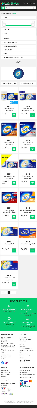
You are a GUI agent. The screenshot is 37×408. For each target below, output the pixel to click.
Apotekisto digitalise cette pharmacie (23, 403)
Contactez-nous (5, 359)
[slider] (4, 25)
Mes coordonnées (5, 372)
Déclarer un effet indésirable (26, 350)
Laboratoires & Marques (25, 339)
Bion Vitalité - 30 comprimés (9, 143)
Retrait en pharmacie (25, 371)
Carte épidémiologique (25, 349)
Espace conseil (23, 343)
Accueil (3, 14)
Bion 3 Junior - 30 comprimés (9, 110)
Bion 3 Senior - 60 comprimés (9, 177)
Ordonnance (23, 347)
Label (6, 54)
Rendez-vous (23, 337)
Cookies (22, 358)
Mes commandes (5, 374)
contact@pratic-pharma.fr (7, 344)
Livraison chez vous (24, 372)
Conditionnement (10, 46)
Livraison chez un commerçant (27, 374)
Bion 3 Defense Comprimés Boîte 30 (27, 110)
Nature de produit (11, 42)
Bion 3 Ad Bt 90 (9, 244)
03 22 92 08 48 (4, 342)
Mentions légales (24, 354)
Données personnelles (25, 356)
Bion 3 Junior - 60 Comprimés (28, 177)
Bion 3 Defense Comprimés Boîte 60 (9, 211)
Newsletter (22, 345)
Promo (6, 34)
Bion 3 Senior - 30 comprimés (27, 143)
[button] (9, 83)
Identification (4, 371)
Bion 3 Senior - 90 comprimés (9, 279)
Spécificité (8, 50)
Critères (7, 29)
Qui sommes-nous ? (6, 355)
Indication (13, 57)
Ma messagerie (5, 380)
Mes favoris (4, 378)
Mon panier (4, 376)
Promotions (23, 341)
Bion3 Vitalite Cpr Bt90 (28, 244)
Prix (5, 18)
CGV (21, 352)
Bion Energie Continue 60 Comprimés (28, 211)
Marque (9, 14)
